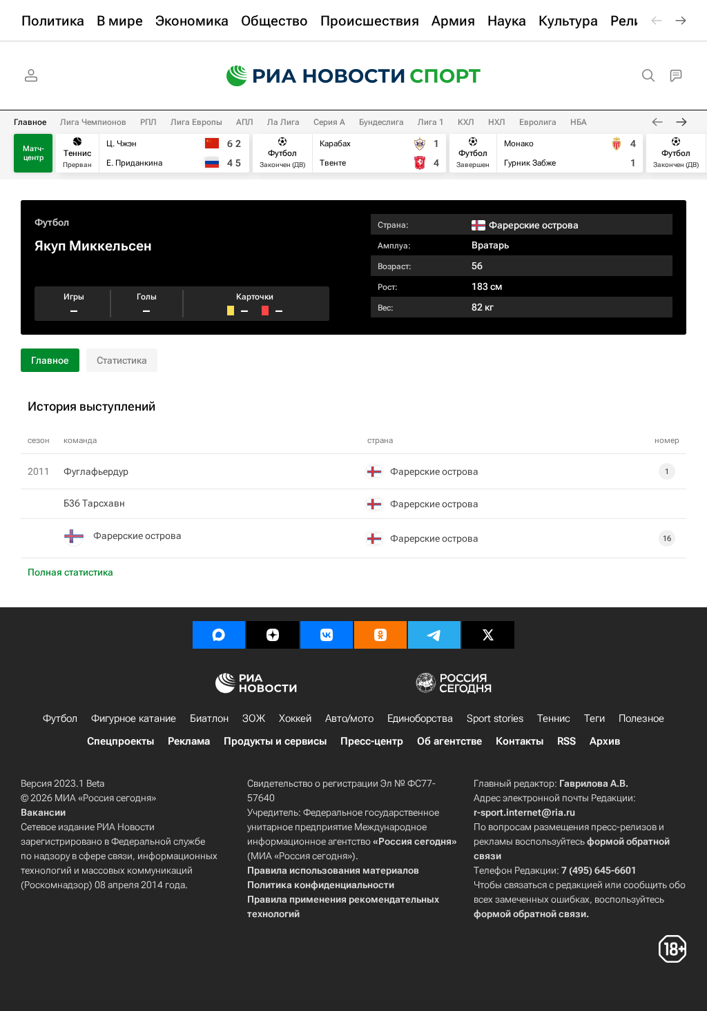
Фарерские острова (137, 535)
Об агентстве (449, 741)
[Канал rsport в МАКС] (219, 635)
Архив (605, 741)
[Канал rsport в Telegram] (434, 635)
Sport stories (495, 718)
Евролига (537, 122)
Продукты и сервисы (275, 741)
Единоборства (420, 718)
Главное (30, 122)
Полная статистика (70, 572)
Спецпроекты (120, 741)
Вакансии (43, 812)
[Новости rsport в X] (488, 635)
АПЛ (244, 122)
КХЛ (466, 122)
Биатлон (209, 718)
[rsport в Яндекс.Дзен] (272, 635)
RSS (566, 741)
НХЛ (496, 122)
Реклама (189, 741)
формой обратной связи (530, 913)
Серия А (329, 122)
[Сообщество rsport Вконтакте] (326, 635)
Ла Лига (283, 122)
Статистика (122, 360)
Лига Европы (196, 122)
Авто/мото (349, 718)
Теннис (553, 718)
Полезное (641, 718)
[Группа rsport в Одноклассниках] (380, 635)
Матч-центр (33, 153)
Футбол (52, 222)
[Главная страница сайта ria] (306, 75)
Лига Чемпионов (93, 122)
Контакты (519, 741)
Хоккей (295, 718)
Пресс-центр (371, 741)
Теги (594, 718)
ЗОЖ (253, 718)
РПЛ (148, 122)
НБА (578, 122)
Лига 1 (431, 122)
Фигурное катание (133, 718)
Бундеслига (381, 122)
